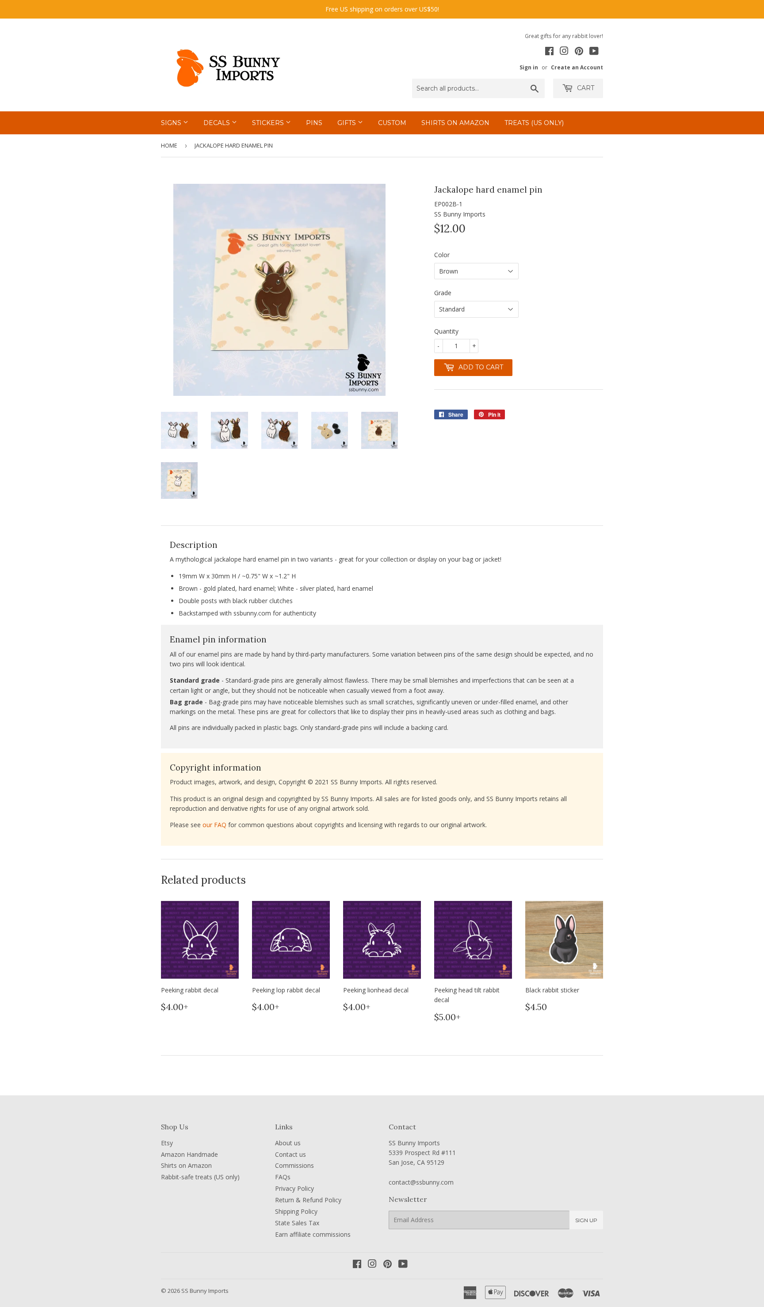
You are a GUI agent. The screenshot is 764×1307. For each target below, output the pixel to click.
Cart (584, 88)
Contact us (290, 1154)
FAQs (282, 1177)
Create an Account (577, 67)
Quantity (446, 331)
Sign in (529, 67)
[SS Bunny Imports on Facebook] (549, 52)
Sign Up (586, 1220)
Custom (392, 123)
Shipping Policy (296, 1211)
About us (288, 1143)
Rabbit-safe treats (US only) (200, 1177)
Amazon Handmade (189, 1154)
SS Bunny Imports (205, 1291)
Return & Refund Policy (308, 1200)
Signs (172, 123)
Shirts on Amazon (455, 123)
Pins (314, 123)
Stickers (269, 123)
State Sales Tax (297, 1223)
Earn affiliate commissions (313, 1234)
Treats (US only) (534, 123)
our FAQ (214, 825)
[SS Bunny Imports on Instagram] (564, 52)
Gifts (347, 123)
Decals (217, 123)
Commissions (294, 1165)
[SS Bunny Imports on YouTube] (594, 52)
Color (442, 255)
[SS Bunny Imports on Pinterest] (579, 52)
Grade (442, 293)
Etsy (167, 1143)
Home (169, 145)
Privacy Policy (294, 1188)
